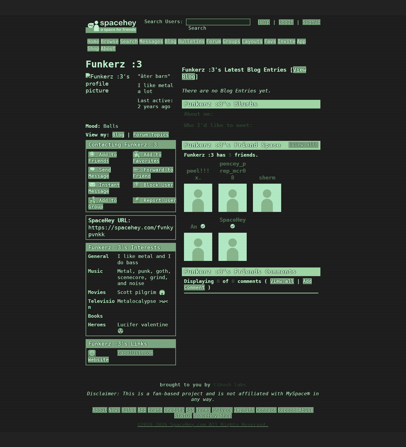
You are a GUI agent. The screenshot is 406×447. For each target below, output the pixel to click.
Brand (155, 410)
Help (264, 22)
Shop (93, 48)
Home (93, 41)
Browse (110, 41)
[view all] (303, 144)
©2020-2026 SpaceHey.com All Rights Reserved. (203, 424)
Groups (231, 41)
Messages (151, 41)
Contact (266, 410)
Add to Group (102, 203)
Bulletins (191, 41)
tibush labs (229, 385)
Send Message (99, 173)
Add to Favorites (147, 158)
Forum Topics (151, 135)
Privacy (222, 410)
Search (197, 28)
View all (282, 281)
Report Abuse (296, 410)
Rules (129, 410)
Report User (158, 200)
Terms (203, 410)
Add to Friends (102, 158)
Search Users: (163, 21)
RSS (190, 410)
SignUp (311, 22)
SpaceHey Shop (212, 415)
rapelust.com (135, 353)
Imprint (244, 410)
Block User (157, 185)
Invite (286, 41)
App (301, 41)
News (114, 410)
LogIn (286, 22)
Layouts (252, 41)
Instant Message (104, 188)
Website (98, 360)
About (108, 48)
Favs (270, 41)
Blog (171, 41)
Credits (174, 410)
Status (183, 415)
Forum (213, 41)
